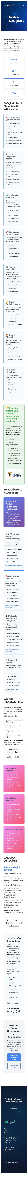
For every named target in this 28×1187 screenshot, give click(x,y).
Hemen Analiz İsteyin (14, 1066)
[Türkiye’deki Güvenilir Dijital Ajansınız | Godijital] (9, 5)
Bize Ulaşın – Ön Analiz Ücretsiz (14, 1057)
